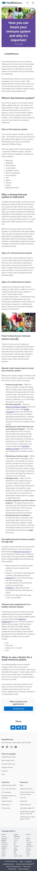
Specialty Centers (7, 767)
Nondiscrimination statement (24, 864)
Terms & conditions (23, 869)
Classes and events (26, 789)
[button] (18, 708)
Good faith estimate (8, 864)
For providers (6, 808)
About (21, 861)
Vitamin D (9, 578)
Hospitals (5, 771)
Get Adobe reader (26, 808)
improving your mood (21, 552)
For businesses (6, 792)
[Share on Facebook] (18, 727)
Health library (24, 804)
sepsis (31, 530)
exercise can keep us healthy (16, 407)
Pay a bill (23, 797)
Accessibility (28, 861)
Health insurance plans (9, 785)
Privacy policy (27, 866)
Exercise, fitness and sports (10, 6)
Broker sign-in (6, 804)
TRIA (3, 774)
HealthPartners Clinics (9, 757)
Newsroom (23, 801)
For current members (9, 789)
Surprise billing (12, 869)
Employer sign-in (7, 801)
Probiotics (9, 588)
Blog (21, 785)
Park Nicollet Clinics (8, 760)
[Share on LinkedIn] (24, 727)
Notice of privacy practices (13, 866)
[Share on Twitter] (13, 727)
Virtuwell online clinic (8, 764)
